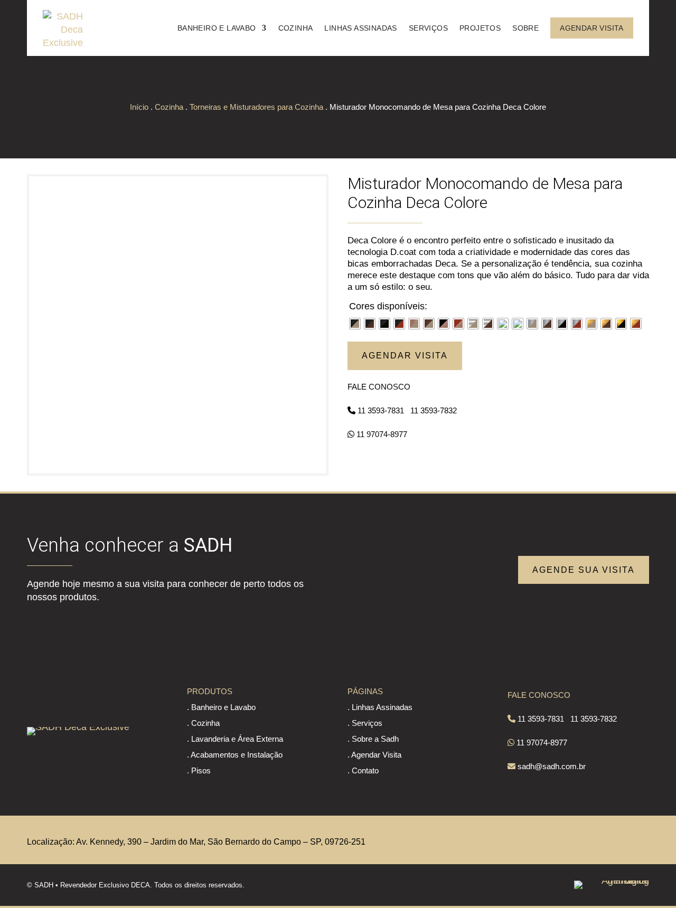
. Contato (363, 770)
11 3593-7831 (381, 410)
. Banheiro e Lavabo (221, 707)
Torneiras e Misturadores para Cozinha (256, 106)
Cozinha (295, 28)
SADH (43, 885)
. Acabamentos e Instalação (235, 754)
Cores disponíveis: (388, 306)
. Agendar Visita (374, 754)
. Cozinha (203, 722)
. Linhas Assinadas (380, 707)
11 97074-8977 (381, 434)
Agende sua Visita (583, 569)
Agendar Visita (592, 28)
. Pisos (199, 770)
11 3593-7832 (433, 410)
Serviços (428, 28)
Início (139, 106)
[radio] (355, 323)
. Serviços (365, 722)
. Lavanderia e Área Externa (235, 738)
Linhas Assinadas (360, 28)
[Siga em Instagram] (641, 840)
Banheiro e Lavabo (216, 28)
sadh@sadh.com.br (552, 766)
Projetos (480, 28)
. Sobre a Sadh (373, 738)
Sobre (525, 28)
